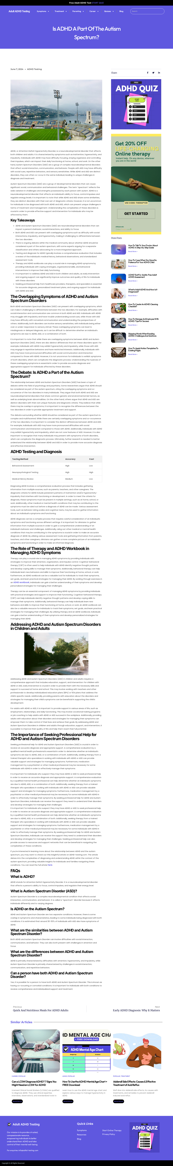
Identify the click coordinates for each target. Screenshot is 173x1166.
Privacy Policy (108, 1134)
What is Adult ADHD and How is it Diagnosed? (142, 290)
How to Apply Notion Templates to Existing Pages (143, 349)
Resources (81, 1134)
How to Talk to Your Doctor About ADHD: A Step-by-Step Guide (143, 246)
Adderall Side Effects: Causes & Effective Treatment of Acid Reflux (134, 1083)
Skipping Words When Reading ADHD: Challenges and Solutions (142, 334)
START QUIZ (98, 3)
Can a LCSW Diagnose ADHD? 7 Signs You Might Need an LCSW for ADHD (34, 1083)
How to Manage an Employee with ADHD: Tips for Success (143, 320)
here (50, 865)
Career (93, 11)
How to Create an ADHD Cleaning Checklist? (143, 305)
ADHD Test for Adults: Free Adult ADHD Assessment (142, 275)
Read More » (133, 251)
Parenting (76, 11)
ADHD (64, 1076)
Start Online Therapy (111, 1130)
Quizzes (107, 11)
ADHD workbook (21, 582)
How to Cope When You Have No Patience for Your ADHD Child (142, 261)
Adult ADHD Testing (19, 11)
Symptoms (41, 11)
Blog (121, 11)
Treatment (59, 11)
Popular (21, 1076)
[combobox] (147, 11)
